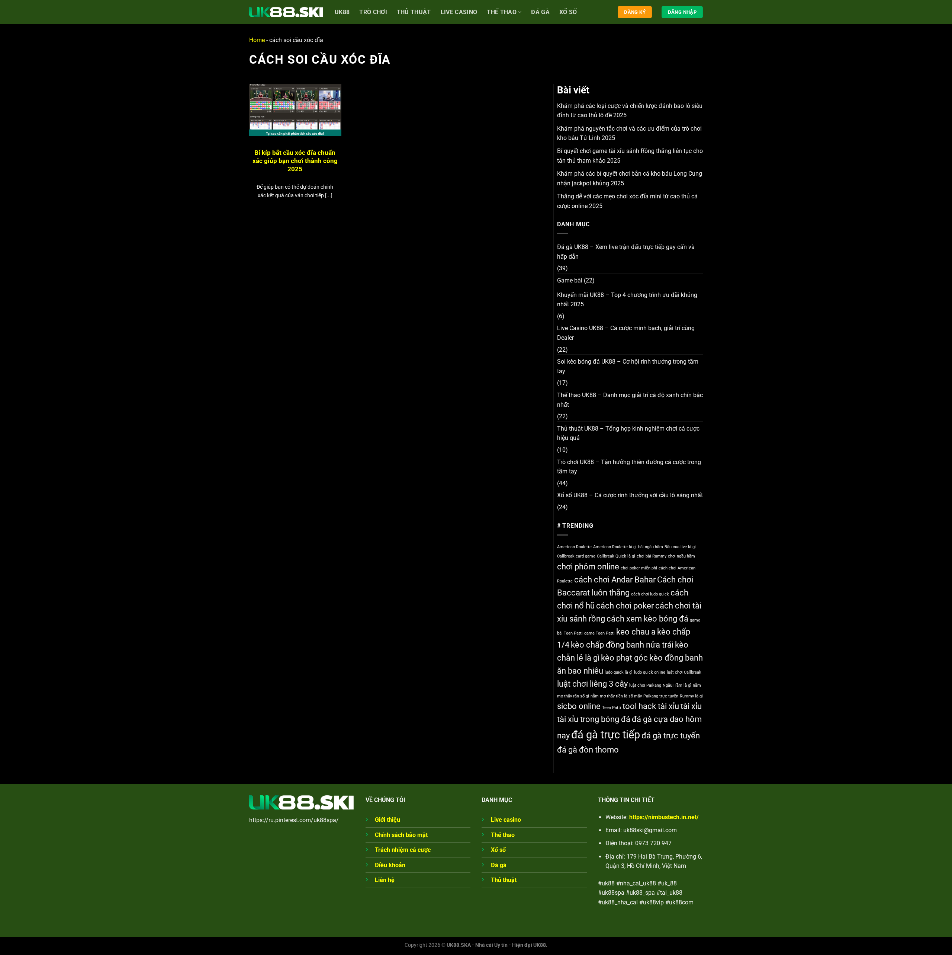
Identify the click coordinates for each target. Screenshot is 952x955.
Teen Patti (611, 707)
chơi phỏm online (588, 566)
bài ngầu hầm (650, 546)
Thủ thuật (504, 880)
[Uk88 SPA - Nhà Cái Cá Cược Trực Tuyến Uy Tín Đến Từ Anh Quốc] (286, 12)
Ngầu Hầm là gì (677, 685)
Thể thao (502, 12)
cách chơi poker (625, 605)
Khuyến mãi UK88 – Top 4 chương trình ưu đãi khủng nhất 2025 (627, 299)
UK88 (342, 12)
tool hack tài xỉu (651, 706)
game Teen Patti (599, 633)
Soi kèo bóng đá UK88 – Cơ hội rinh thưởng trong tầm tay (627, 366)
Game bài (569, 280)
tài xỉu (691, 706)
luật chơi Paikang (645, 685)
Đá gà (540, 12)
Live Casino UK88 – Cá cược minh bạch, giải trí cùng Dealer (626, 333)
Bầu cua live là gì (680, 546)
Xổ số (568, 12)
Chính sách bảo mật (401, 835)
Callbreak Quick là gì (616, 556)
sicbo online (579, 706)
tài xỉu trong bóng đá (593, 719)
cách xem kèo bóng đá (647, 618)
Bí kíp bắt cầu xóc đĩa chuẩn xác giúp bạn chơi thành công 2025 (295, 160)
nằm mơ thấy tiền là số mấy (616, 696)
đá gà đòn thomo (588, 749)
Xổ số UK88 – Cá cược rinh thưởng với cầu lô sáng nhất (630, 495)
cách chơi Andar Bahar (615, 579)
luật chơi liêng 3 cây (592, 684)
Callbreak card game (576, 556)
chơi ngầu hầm (681, 556)
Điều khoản (390, 865)
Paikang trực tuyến (660, 696)
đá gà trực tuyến (670, 735)
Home (257, 40)
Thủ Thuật (414, 12)
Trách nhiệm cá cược (403, 849)
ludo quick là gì (619, 672)
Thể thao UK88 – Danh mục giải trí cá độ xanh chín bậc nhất (630, 400)
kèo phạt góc (624, 657)
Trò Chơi (373, 12)
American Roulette (574, 546)
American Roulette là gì (615, 546)
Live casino (459, 12)
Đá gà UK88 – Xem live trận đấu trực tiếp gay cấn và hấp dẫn (626, 251)
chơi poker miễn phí (639, 568)
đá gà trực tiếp (605, 734)
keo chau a (636, 631)
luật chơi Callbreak (684, 672)
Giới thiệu (387, 819)
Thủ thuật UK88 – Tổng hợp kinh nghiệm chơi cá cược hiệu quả (628, 433)
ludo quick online (649, 672)
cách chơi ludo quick (650, 594)
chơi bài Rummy (651, 556)
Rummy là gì (691, 696)
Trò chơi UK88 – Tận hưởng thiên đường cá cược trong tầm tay (629, 467)
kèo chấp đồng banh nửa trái (622, 644)
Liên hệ (385, 880)
